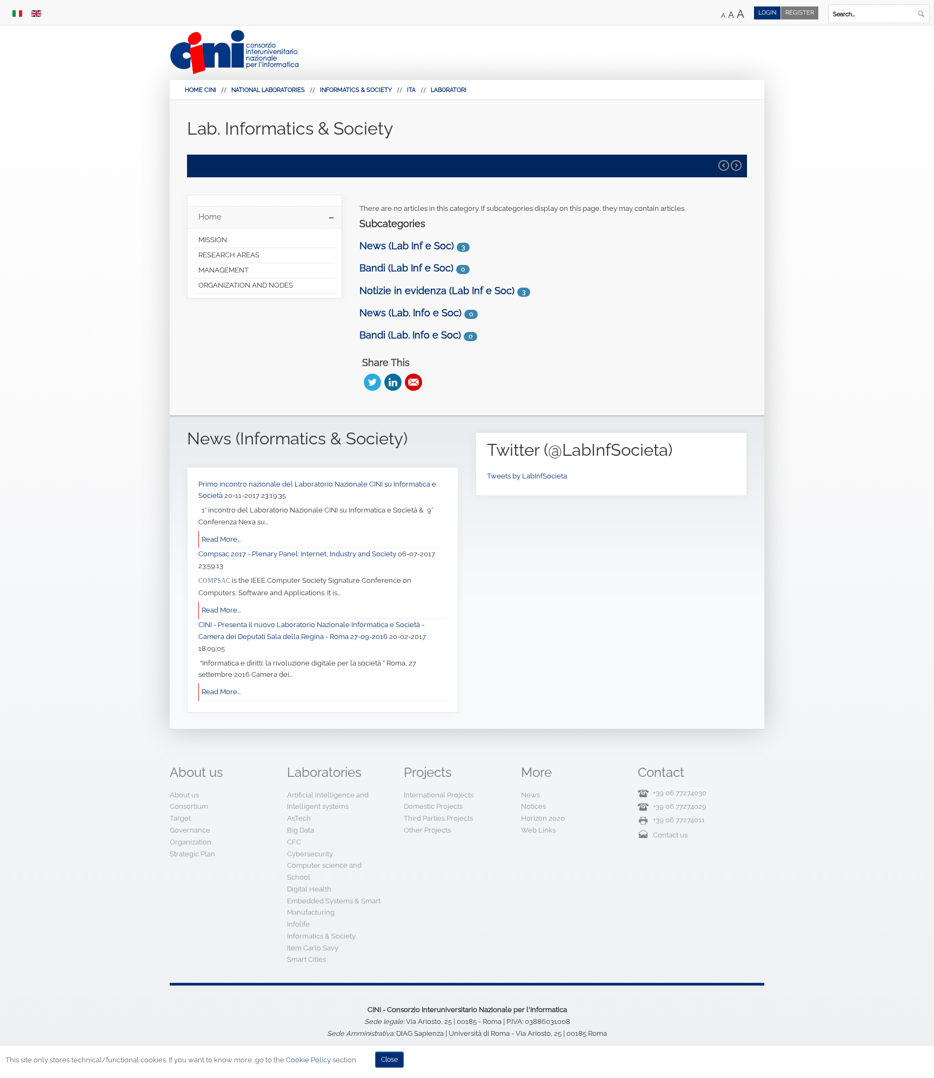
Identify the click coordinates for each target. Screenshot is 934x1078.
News (530, 795)
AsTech (299, 818)
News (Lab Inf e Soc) (406, 245)
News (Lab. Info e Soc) (410, 312)
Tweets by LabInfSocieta (527, 476)
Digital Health (309, 889)
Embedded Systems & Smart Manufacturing (334, 907)
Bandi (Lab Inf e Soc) (406, 268)
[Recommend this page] (413, 382)
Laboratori (448, 90)
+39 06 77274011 (679, 820)
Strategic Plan (192, 854)
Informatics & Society (356, 90)
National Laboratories (268, 90)
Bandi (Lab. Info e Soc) (410, 335)
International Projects (438, 795)
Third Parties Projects (438, 818)
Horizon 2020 (543, 818)
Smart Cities (306, 959)
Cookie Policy (308, 1060)
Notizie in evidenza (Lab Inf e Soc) (437, 290)
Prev (723, 165)
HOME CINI (200, 90)
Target (180, 818)
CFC (294, 842)
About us (184, 795)
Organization (190, 842)
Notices (533, 806)
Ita (411, 90)
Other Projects (427, 830)
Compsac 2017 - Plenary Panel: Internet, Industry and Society (298, 554)
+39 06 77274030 (679, 793)
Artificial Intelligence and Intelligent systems (328, 801)
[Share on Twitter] (372, 382)
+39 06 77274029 (679, 806)
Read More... (221, 539)
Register (799, 12)
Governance (190, 830)
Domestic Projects (433, 806)
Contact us (670, 835)
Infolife (298, 924)
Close (389, 1059)
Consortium (189, 806)
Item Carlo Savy (312, 948)
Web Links (538, 830)
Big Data (300, 830)
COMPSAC (214, 580)
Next (736, 165)
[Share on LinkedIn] (393, 382)
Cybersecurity (310, 854)
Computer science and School (324, 871)
